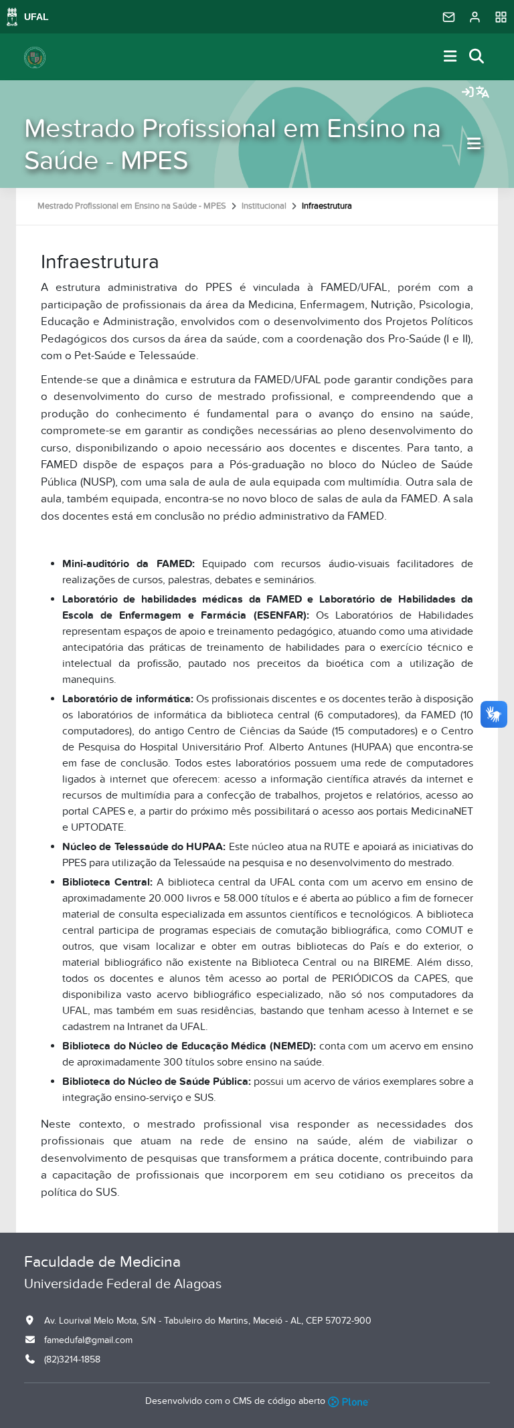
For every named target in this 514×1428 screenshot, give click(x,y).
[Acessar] (467, 93)
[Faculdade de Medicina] (35, 57)
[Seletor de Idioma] (482, 93)
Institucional (264, 206)
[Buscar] (477, 57)
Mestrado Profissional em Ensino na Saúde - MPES (232, 145)
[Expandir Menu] (450, 57)
